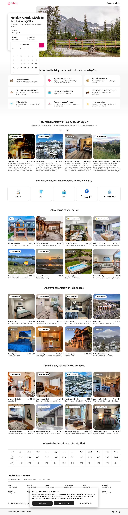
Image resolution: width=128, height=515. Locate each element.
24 (14, 68)
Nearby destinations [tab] (14, 479)
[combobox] (27, 33)
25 (17, 68)
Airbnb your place (113, 3)
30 (36, 68)
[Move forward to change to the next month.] (35, 44)
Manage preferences (85, 503)
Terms (29, 512)
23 (36, 64)
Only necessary (64, 503)
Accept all (42, 503)
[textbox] (19, 39)
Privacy (23, 512)
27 (25, 68)
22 (32, 64)
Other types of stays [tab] (29, 479)
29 (32, 68)
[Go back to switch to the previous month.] (14, 44)
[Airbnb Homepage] (12, 3)
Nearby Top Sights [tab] (45, 479)
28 (28, 68)
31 (13, 72)
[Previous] (60, 130)
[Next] (67, 130)
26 (21, 68)
